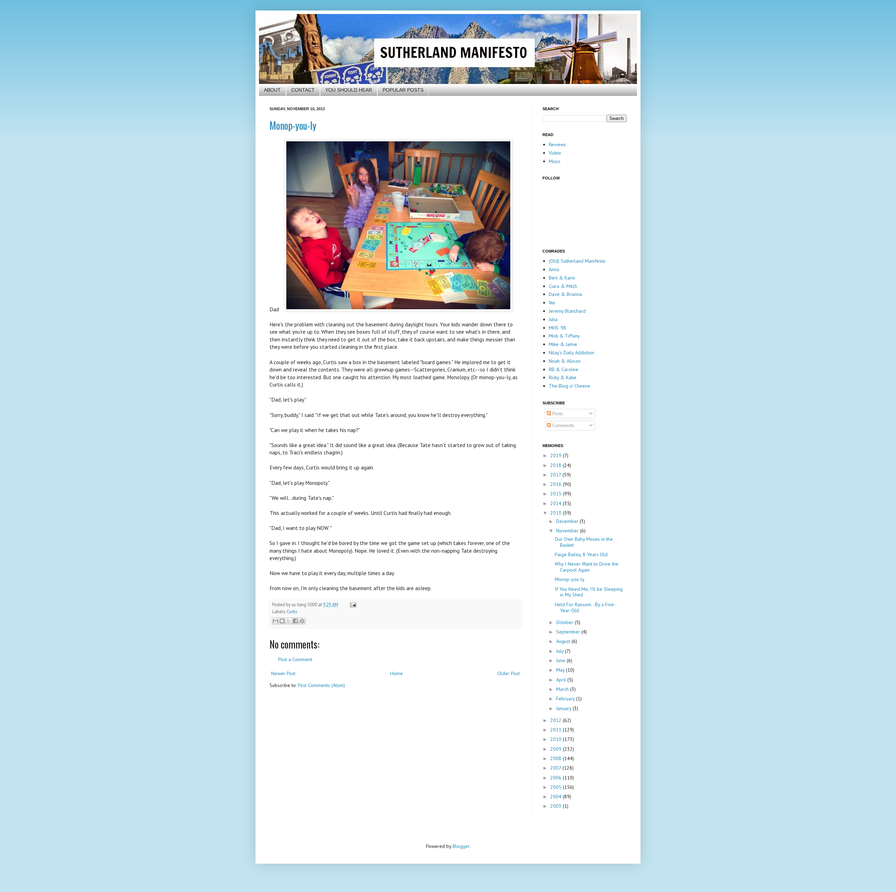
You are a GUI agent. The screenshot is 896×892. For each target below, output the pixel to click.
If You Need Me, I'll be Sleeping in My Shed (589, 592)
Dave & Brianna (565, 294)
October (565, 622)
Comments (562, 425)
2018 (556, 465)
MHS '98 (557, 328)
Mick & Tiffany (564, 336)
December (568, 521)
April (561, 680)
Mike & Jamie (563, 344)
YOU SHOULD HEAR (348, 90)
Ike (552, 302)
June (561, 660)
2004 (556, 796)
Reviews (557, 144)
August (564, 641)
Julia (553, 319)
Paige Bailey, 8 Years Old (581, 554)
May (561, 670)
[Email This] (275, 620)
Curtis (292, 611)
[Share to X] (288, 620)
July (560, 651)
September (568, 632)
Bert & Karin (562, 278)
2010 (556, 739)
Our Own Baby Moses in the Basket (584, 542)
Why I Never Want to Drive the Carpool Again (586, 567)
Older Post (508, 673)
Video (555, 153)
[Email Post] (352, 604)
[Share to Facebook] (295, 620)
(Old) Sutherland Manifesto (577, 261)
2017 (556, 475)
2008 (556, 758)
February (566, 698)
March (563, 689)
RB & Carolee (563, 369)
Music (554, 161)
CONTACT (303, 90)
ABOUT (272, 90)
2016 (556, 484)
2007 (556, 768)
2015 (556, 493)
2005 (556, 787)
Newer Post (283, 673)
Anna (554, 269)
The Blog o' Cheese (569, 386)
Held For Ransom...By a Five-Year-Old (585, 607)
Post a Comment (295, 659)
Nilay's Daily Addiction (571, 352)
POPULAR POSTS (403, 90)
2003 (556, 806)
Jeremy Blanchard (567, 311)
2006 (556, 777)
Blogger (461, 846)
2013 (556, 513)
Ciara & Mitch (563, 286)
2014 (556, 503)
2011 (556, 730)
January (564, 708)
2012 (556, 720)
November (568, 531)
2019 (556, 455)
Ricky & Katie (562, 377)
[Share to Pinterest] (302, 620)
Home (396, 673)
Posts (557, 413)
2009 (556, 749)
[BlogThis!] (282, 620)
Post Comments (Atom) (321, 685)
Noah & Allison (565, 361)
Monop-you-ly (293, 125)
